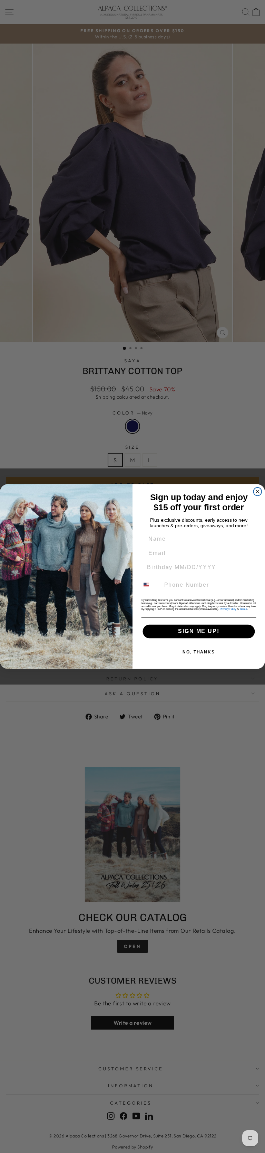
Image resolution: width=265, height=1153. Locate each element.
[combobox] (150, 584)
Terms (243, 609)
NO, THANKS (199, 652)
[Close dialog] (258, 491)
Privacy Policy (228, 609)
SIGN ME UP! (198, 631)
